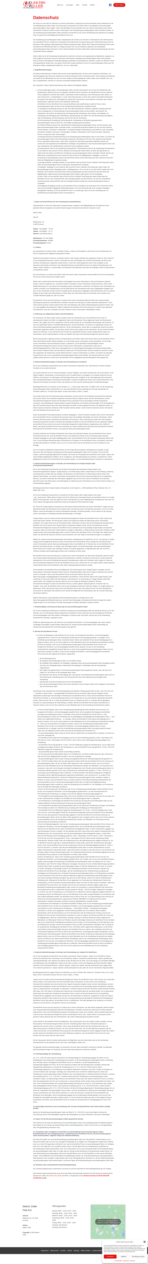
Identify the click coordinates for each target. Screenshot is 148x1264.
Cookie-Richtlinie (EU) (99, 1250)
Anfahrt (92, 5)
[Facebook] (110, 5)
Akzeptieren (110, 1256)
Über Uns (60, 5)
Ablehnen (123, 1256)
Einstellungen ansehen (138, 1256)
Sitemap (76, 1250)
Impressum (132, 1260)
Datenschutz (126, 1260)
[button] (144, 1242)
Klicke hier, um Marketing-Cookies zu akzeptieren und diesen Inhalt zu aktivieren (108, 1221)
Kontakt (84, 5)
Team (77, 5)
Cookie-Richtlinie (118, 1260)
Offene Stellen (85, 1250)
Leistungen (69, 5)
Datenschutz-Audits (55, 1175)
